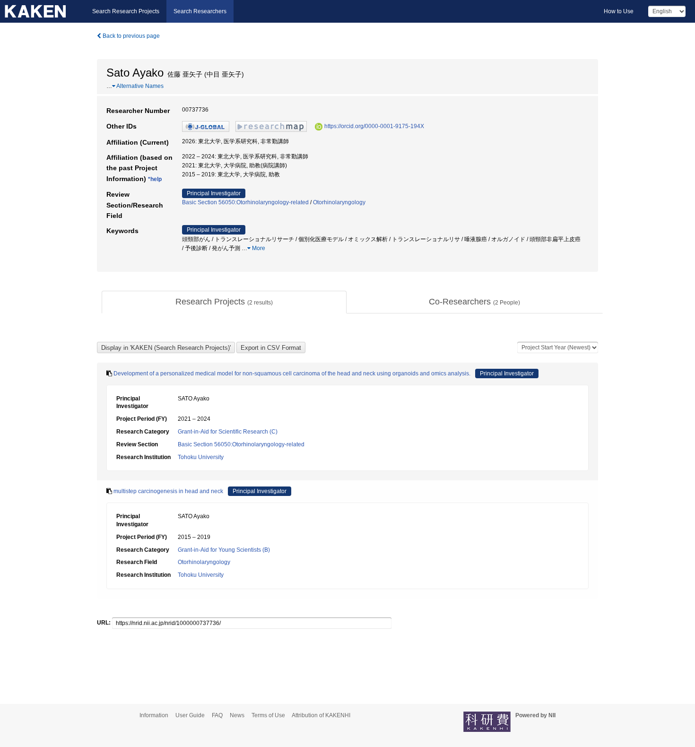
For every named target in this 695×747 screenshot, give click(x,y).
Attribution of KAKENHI (321, 715)
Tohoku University (201, 457)
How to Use (619, 11)
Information (153, 715)
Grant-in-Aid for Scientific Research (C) (228, 431)
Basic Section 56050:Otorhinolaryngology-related (245, 202)
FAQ (217, 715)
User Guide (190, 715)
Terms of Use (268, 715)
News (237, 715)
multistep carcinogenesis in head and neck (168, 491)
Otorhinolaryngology (339, 202)
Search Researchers (200, 11)
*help (155, 179)
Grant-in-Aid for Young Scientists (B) (224, 550)
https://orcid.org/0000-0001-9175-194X (374, 126)
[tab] (224, 302)
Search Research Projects (125, 11)
